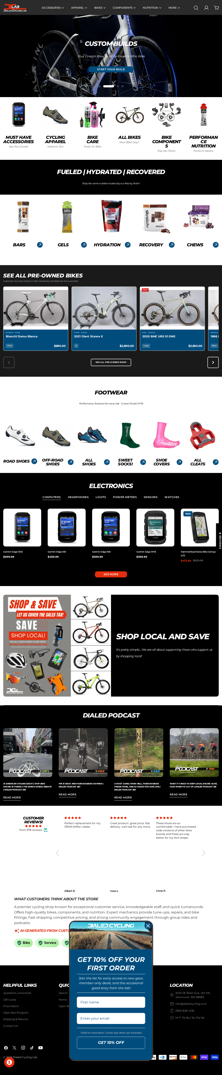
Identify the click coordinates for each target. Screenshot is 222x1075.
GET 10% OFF (111, 1042)
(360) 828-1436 (184, 1010)
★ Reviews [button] (220, 540)
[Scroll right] (213, 362)
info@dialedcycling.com (191, 1003)
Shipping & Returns (15, 1019)
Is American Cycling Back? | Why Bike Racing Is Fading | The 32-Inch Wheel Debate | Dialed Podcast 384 (27, 786)
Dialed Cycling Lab (25, 1057)
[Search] (196, 7)
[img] (33, 826)
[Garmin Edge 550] (67, 527)
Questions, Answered (17, 993)
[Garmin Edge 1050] (22, 527)
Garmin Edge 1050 (13, 552)
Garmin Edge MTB (146, 552)
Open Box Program (16, 1012)
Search (63, 993)
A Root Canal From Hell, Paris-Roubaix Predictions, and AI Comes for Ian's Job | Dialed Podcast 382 (137, 786)
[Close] (148, 926)
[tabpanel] (111, 535)
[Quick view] (37, 516)
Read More (12, 797)
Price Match (11, 1006)
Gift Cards (9, 999)
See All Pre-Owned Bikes (111, 362)
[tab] (51, 497)
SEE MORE (111, 574)
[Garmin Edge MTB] (155, 527)
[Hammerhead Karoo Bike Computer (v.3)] (200, 527)
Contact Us (10, 1025)
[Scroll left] (9, 362)
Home (63, 999)
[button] (58, 853)
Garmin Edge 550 (57, 552)
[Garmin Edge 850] (111, 527)
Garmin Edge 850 (101, 552)
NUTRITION (111, 69)
